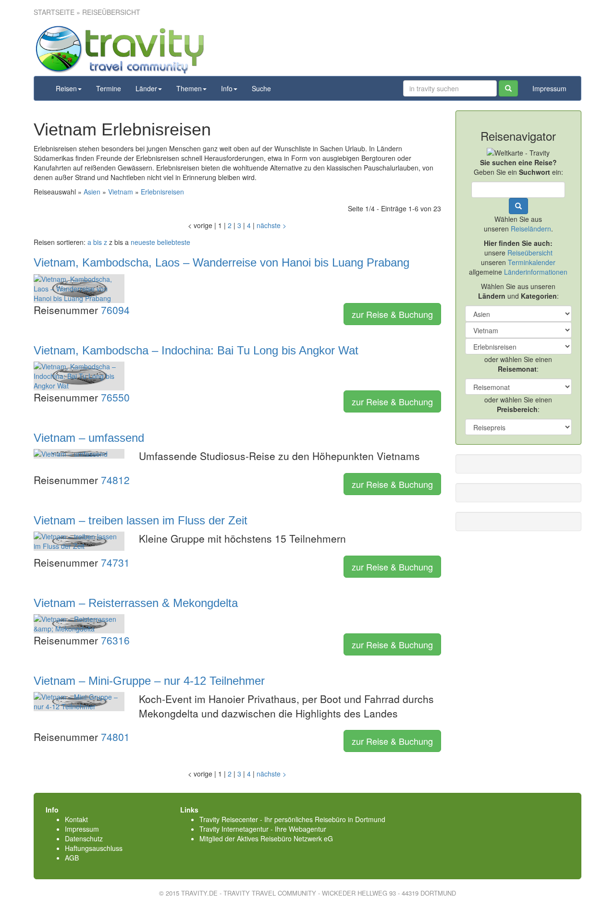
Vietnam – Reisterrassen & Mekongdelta (136, 602)
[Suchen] (508, 88)
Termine (108, 88)
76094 (115, 310)
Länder (146, 88)
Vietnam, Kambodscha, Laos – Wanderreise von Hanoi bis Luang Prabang (221, 262)
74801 (115, 736)
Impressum (549, 88)
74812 (115, 480)
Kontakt (76, 819)
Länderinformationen (535, 272)
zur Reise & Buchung (392, 314)
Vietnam (120, 191)
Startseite (54, 12)
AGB (72, 857)
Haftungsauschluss (94, 848)
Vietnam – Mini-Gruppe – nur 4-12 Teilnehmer (149, 680)
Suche (261, 88)
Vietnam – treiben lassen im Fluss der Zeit (140, 520)
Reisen (66, 88)
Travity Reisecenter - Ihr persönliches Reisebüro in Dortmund (292, 819)
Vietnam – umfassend (89, 437)
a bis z (97, 242)
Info (227, 88)
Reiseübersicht (530, 252)
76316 (115, 640)
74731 (115, 562)
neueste (143, 242)
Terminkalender (531, 262)
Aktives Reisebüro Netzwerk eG (285, 838)
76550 (115, 397)
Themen (189, 88)
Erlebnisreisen (162, 191)
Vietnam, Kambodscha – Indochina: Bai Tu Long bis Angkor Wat (196, 350)
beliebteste (173, 242)
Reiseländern (531, 228)
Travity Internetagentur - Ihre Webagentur (262, 829)
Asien (92, 191)
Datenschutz (84, 838)
